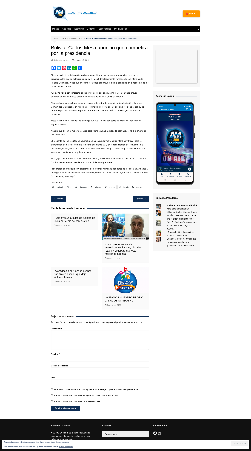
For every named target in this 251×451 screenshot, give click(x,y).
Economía (79, 29)
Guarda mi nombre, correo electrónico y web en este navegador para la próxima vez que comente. (96, 389)
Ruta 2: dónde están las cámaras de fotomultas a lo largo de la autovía (182, 225)
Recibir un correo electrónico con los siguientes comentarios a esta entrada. (86, 395)
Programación (120, 29)
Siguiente (139, 199)
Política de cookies (66, 447)
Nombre (55, 354)
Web (53, 378)
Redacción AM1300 (61, 60)
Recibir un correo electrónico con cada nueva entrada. (77, 401)
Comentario (57, 328)
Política (55, 29)
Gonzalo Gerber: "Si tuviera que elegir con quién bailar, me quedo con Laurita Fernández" (181, 242)
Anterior (60, 199)
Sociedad (66, 29)
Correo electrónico (60, 366)
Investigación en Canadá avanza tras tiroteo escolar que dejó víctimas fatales (73, 274)
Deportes (91, 29)
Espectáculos (105, 29)
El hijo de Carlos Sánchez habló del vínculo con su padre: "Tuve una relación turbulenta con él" (182, 215)
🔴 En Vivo (191, 14)
